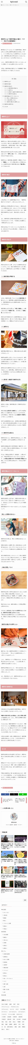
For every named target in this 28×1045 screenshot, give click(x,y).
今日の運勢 (5, 934)
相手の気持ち (10, 1026)
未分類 (4, 995)
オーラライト (4, 1011)
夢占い (4, 920)
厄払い (14, 1021)
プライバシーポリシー (20, 1038)
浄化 (23, 1024)
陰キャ (3, 1029)
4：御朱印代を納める (12, 93)
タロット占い (6, 912)
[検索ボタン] (26, 2)
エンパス (12, 1009)
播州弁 (15, 1024)
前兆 (10, 1021)
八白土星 (18, 1019)
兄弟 (14, 1019)
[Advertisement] (14, 21)
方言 (19, 1024)
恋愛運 (10, 1024)
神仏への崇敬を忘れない (12, 98)
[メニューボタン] (2, 2)
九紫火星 (20, 1016)
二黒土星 (3, 1019)
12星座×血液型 (6, 953)
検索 (25, 900)
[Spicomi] (14, 2)
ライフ (4, 981)
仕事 (4, 986)
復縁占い (5, 937)
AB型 (10, 1004)
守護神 (19, 1021)
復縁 (6, 1024)
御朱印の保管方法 (9, 104)
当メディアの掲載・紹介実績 (9, 1038)
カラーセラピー (22, 1011)
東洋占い (5, 973)
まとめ (6, 106)
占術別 (4, 909)
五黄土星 (9, 1019)
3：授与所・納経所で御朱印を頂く (15, 92)
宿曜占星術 (5, 967)
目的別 (4, 931)
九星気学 (5, 964)
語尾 (19, 1026)
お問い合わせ (11, 1040)
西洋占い (5, 975)
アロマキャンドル (15, 1006)
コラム (4, 951)
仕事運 (4, 942)
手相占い (5, 928)
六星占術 (5, 915)
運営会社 (17, 1040)
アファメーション (5, 1006)
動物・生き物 (6, 989)
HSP (14, 1004)
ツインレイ (5, 970)
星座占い (5, 926)
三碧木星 (15, 1016)
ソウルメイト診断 (7, 923)
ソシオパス (4, 1014)
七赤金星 (9, 1016)
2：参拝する (10, 90)
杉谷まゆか (14, 822)
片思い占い (5, 940)
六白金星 (24, 1019)
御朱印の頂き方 (8, 86)
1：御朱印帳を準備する (12, 88)
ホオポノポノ (19, 1014)
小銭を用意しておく (11, 100)
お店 (4, 992)
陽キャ (7, 1029)
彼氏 (3, 1024)
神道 (16, 1026)
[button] (5, 794)
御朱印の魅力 (8, 84)
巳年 (23, 1021)
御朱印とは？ (8, 81)
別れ (6, 1021)
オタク (17, 1009)
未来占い (5, 945)
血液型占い (5, 956)
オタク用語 (22, 1009)
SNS (18, 1004)
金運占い (5, 948)
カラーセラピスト (13, 1011)
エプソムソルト (5, 1009)
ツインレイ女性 (11, 1014)
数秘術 (4, 917)
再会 (3, 1021)
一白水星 (3, 1016)
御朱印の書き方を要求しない (13, 101)
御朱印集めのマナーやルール (12, 96)
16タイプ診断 (6, 959)
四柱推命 (5, 962)
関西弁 (23, 1026)
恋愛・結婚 (5, 984)
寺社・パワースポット (7, 43)
